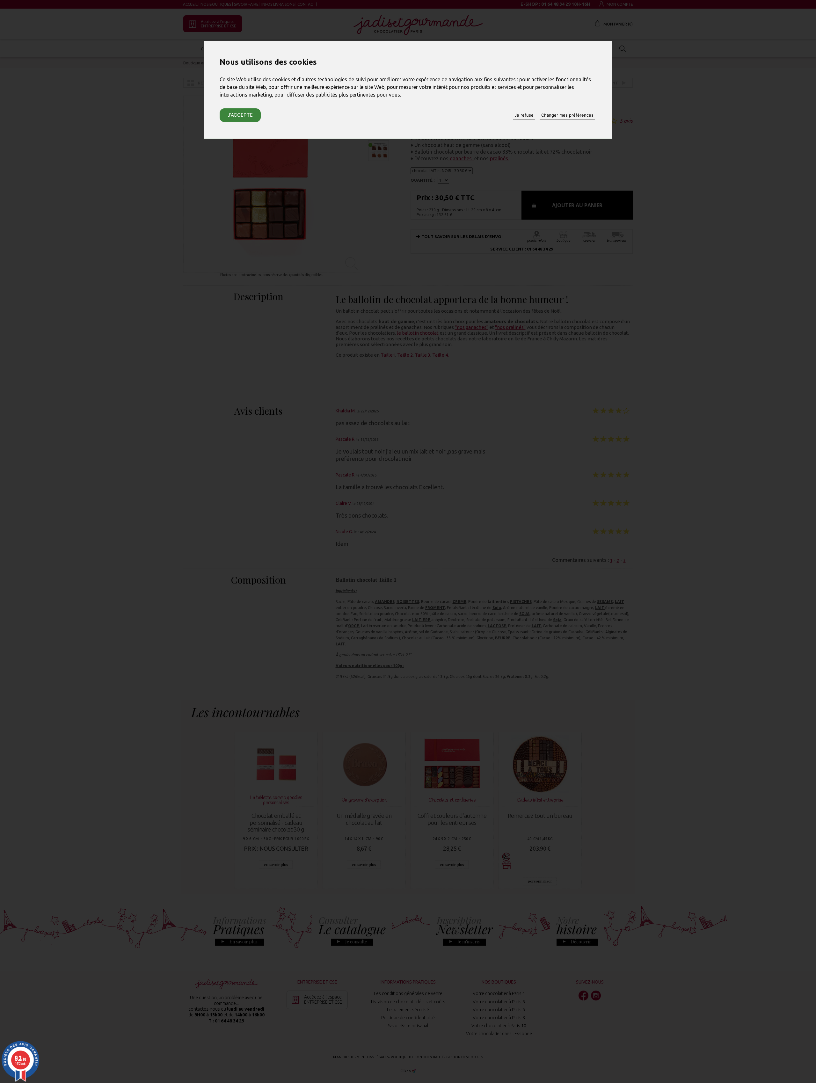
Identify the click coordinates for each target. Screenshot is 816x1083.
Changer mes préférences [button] (567, 115)
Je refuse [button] (524, 115)
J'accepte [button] (240, 115)
